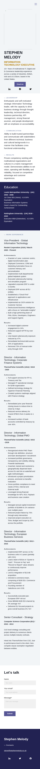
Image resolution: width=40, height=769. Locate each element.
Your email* (8, 688)
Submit (9, 713)
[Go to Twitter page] (31, 89)
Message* (8, 698)
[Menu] (36, 4)
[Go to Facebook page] (20, 89)
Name (6, 679)
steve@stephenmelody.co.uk (15, 751)
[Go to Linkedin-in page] (9, 89)
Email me (20, 84)
